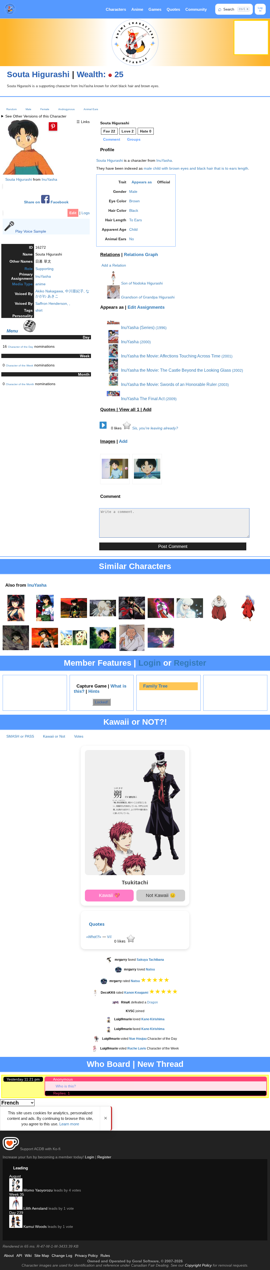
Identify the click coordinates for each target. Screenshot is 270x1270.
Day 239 (16, 1212)
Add (147, 409)
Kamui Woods (34, 1226)
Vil (109, 936)
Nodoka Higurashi (148, 283)
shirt (38, 310)
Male (28, 109)
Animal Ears (91, 109)
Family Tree (155, 686)
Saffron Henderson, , (52, 303)
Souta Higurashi (38, 74)
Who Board (108, 1064)
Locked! (101, 702)
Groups (134, 139)
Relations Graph (141, 254)
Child (133, 229)
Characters (116, 9)
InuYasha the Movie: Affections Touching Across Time (170, 356)
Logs (85, 213)
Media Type (22, 284)
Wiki (28, 1255)
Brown (134, 201)
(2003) (223, 385)
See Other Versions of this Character (35, 116)
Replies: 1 (61, 1093)
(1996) (161, 328)
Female (44, 109)
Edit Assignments (146, 307)
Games (154, 9)
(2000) (145, 342)
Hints (93, 691)
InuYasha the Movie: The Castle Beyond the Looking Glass (175, 370)
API (19, 1255)
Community (196, 9)
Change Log (62, 1255)
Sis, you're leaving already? (155, 428)
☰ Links (83, 122)
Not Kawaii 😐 (161, 895)
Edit (72, 213)
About (9, 1255)
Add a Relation (114, 265)
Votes (78, 736)
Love (128, 131)
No (131, 239)
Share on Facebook (46, 202)
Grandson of (131, 297)
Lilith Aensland (34, 1208)
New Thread (160, 1064)
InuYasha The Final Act (142, 398)
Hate (145, 131)
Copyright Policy (198, 1265)
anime (40, 284)
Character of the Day (20, 346)
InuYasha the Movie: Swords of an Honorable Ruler (168, 384)
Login (149, 663)
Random (11, 109)
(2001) (227, 356)
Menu (12, 331)
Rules (105, 1255)
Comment (111, 139)
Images (107, 441)
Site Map (41, 1255)
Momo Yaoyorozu (37, 1190)
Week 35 (16, 1194)
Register (190, 663)
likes (117, 428)
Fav (109, 131)
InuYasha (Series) (137, 327)
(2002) (237, 370)
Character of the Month (20, 384)
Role (29, 269)
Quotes (173, 9)
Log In (260, 9)
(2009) (171, 399)
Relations (110, 254)
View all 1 (130, 409)
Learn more (69, 1124)
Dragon (152, 1002)
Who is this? (66, 1086)
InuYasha (49, 179)
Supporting (44, 269)
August (15, 1176)
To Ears (135, 220)
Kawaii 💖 (109, 895)
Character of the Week (19, 365)
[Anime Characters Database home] (10, 9)
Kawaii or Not (54, 736)
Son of (126, 283)
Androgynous (66, 109)
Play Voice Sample (30, 231)
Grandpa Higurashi (159, 297)
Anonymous (63, 1079)
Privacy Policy (86, 1255)
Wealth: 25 (100, 74)
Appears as (142, 182)
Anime (137, 9)
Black (133, 210)
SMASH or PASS (20, 736)
